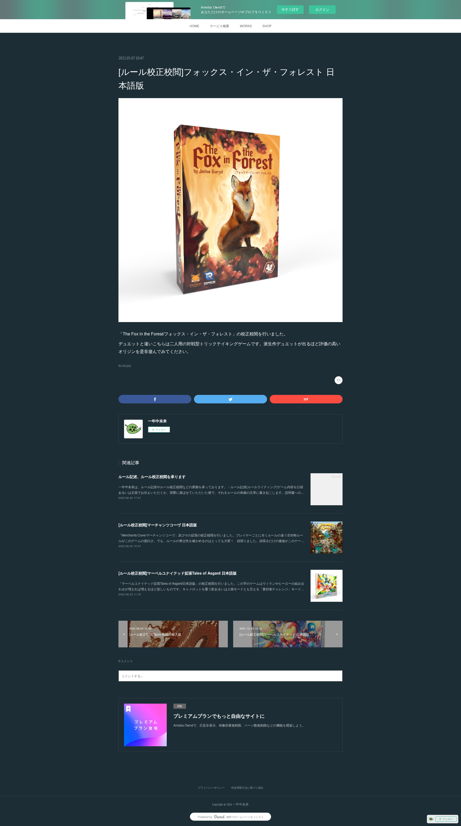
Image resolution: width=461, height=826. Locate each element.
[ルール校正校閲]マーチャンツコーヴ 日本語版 (157, 524)
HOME (194, 25)
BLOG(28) (124, 366)
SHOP (267, 25)
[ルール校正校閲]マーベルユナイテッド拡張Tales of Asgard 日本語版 (177, 573)
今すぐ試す (290, 9)
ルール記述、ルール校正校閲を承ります (152, 476)
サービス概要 (219, 25)
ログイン (322, 9)
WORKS (246, 25)
